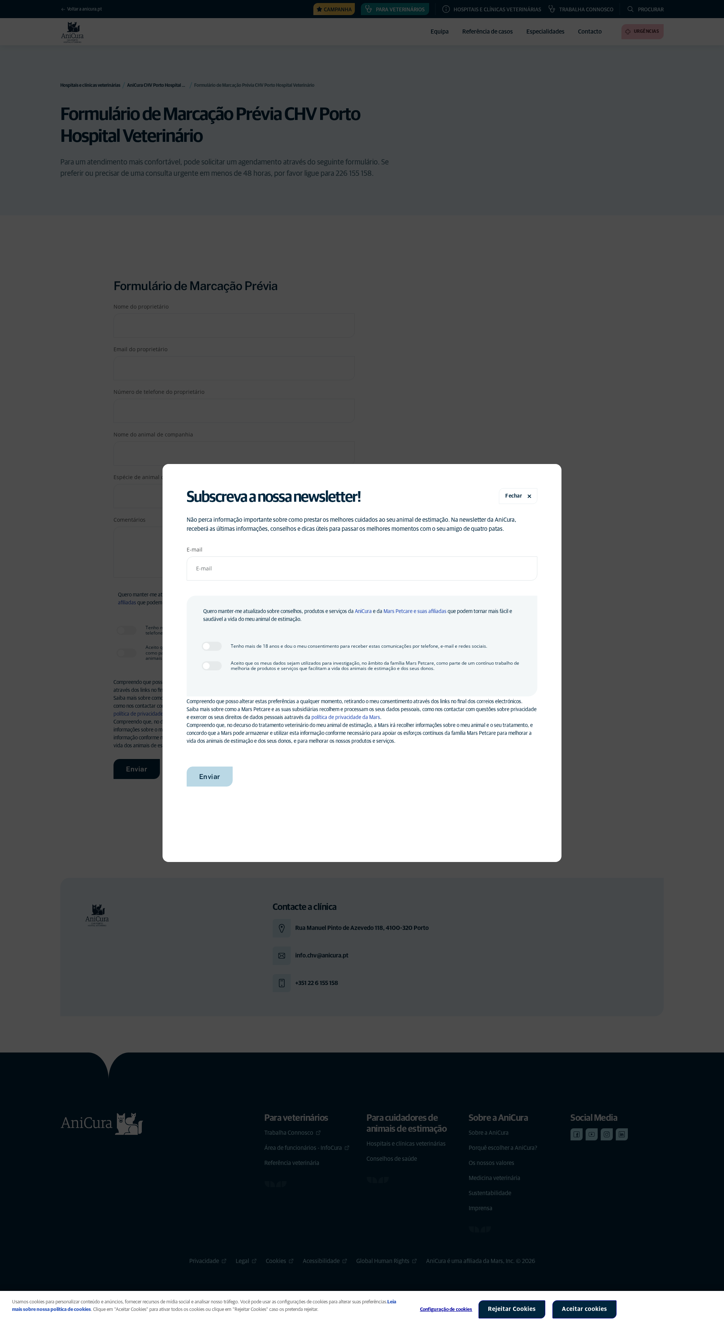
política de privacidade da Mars (345, 717)
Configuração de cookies (446, 1309)
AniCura (363, 611)
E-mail (194, 549)
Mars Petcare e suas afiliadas (414, 611)
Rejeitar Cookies (512, 1309)
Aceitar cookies (584, 1309)
